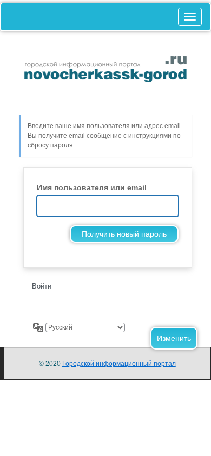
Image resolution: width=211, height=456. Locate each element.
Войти (41, 286)
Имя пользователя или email (92, 187)
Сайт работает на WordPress (105, 78)
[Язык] (38, 327)
